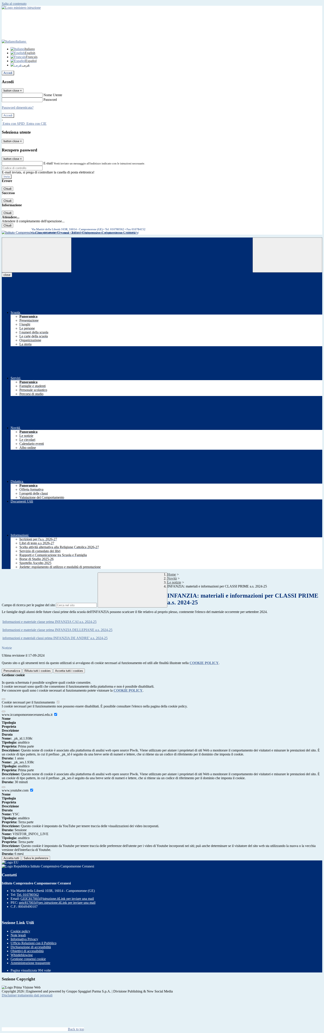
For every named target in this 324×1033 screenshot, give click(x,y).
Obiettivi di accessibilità (27, 951)
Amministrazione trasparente (30, 963)
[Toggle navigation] (36, 255)
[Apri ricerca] (287, 255)
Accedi (8, 73)
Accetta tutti (69, 670)
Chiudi (7, 188)
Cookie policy (20, 931)
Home (171, 574)
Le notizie (174, 582)
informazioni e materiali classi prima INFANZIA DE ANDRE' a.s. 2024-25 (55, 638)
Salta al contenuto (14, 4)
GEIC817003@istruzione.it (57, 898)
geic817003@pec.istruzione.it (57, 902)
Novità (172, 578)
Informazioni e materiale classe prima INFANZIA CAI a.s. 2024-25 (49, 622)
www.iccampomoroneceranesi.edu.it (27, 714)
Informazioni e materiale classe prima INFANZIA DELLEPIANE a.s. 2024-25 (57, 630)
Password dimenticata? (18, 107)
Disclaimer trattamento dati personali (27, 995)
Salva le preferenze (36, 858)
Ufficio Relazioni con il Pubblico (33, 943)
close (7, 274)
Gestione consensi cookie (28, 959)
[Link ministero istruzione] (21, 7)
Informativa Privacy (24, 939)
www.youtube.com (15, 790)
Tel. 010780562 (28, 895)
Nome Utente (52, 95)
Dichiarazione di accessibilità (31, 947)
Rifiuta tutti (37, 670)
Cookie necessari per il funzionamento (29, 702)
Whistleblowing (22, 955)
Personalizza (12, 670)
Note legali (18, 935)
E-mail (48, 163)
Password (50, 99)
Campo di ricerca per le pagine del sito (28, 605)
